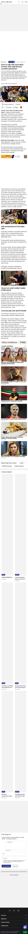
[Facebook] (9, 910)
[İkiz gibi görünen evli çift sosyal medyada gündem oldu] (20, 636)
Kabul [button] (25, 932)
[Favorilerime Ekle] (21, 107)
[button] (19, 1)
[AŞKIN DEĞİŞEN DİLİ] (7, 527)
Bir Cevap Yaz (7, 834)
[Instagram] (18, 910)
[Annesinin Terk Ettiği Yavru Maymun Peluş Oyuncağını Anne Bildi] (7, 636)
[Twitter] (14, 910)
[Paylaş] (26, 2)
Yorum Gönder (6, 866)
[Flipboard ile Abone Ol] (18, 104)
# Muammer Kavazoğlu (7, 466)
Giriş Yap (15, 866)
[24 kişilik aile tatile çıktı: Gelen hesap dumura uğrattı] (20, 744)
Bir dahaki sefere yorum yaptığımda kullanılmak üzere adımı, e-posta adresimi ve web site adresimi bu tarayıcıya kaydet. (14, 861)
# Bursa (21, 463)
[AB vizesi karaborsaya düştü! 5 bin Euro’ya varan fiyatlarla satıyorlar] (7, 744)
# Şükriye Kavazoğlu (19, 466)
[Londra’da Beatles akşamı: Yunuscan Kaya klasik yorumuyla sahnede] (20, 527)
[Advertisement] (14, 15)
